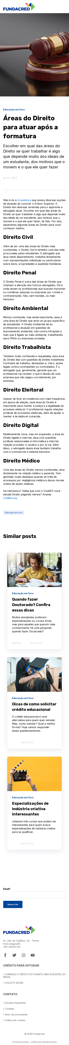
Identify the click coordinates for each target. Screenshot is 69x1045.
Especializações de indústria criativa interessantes (30, 808)
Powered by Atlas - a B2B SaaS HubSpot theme (34, 1042)
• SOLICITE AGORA (13, 982)
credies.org (10, 498)
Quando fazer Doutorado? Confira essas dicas (31, 604)
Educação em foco (14, 512)
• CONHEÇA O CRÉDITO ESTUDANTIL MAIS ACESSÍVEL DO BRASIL (34, 975)
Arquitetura (24, 200)
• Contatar (8, 1008)
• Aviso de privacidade (15, 1014)
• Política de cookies (14, 1020)
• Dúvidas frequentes (14, 1002)
